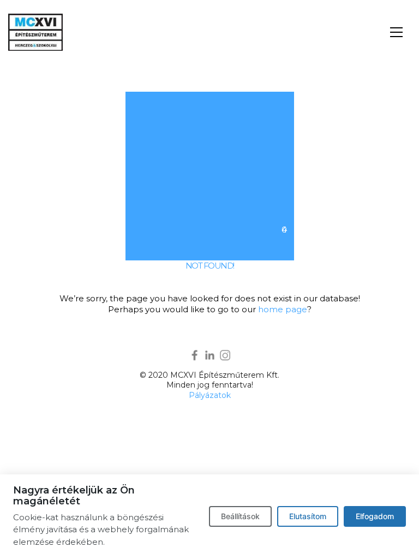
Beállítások (240, 516)
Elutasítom (307, 516)
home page (282, 309)
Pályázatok (210, 395)
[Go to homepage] (35, 32)
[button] (396, 32)
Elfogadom (375, 516)
